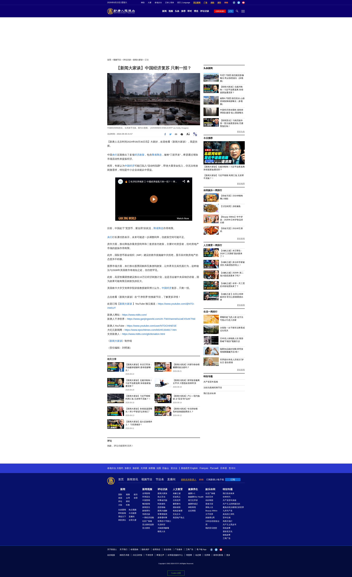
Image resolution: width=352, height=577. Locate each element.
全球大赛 (132, 520)
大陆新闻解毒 (163, 528)
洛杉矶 (136, 468)
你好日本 (209, 497)
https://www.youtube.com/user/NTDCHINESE (152, 325)
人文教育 (178, 489)
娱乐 (136, 494)
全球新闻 (146, 493)
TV (231, 11)
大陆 (120, 505)
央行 (114, 154)
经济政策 (139, 154)
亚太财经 (146, 528)
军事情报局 (162, 514)
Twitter (238, 2)
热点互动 (161, 497)
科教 (128, 505)
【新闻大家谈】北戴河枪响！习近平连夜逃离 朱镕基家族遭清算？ (138, 383)
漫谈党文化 (227, 531)
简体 (172, 3)
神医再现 (192, 507)
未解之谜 (177, 493)
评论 (120, 501)
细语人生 (161, 531)
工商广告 (226, 538)
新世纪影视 (218, 555)
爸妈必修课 (177, 511)
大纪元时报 (137, 555)
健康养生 (193, 489)
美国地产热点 (178, 517)
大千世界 (209, 514)
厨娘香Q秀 (210, 517)
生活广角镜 (210, 493)
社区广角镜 (147, 521)
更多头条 (241, 131)
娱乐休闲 (210, 489)
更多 (228, 555)
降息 (159, 154)
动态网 (198, 555)
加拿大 (128, 468)
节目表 (160, 479)
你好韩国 (209, 500)
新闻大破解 (162, 511)
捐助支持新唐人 (188, 479)
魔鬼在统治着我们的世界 (233, 507)
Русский (214, 468)
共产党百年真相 (211, 382)
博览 (196, 11)
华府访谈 (146, 514)
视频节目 (117, 60)
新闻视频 (147, 489)
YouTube (243, 2)
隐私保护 (145, 549)
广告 (205, 3)
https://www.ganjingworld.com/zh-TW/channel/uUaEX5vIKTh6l (161, 319)
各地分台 (158, 3)
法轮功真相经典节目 (213, 387)
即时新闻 (122, 513)
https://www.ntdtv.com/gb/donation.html (143, 334)
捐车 (219, 3)
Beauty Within (211, 511)
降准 (154, 154)
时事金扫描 (162, 500)
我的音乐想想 (211, 528)
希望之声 (160, 555)
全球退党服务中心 (175, 555)
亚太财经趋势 (148, 524)
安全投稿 (167, 549)
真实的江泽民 (228, 514)
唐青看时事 (162, 517)
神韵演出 (122, 520)
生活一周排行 (210, 311)
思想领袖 (161, 507)
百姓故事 (226, 528)
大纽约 (120, 468)
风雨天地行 (227, 521)
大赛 (149, 3)
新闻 (164, 11)
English (194, 468)
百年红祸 (226, 517)
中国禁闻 (146, 500)
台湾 (128, 498)
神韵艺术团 (124, 555)
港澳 (128, 494)
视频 (171, 11)
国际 (120, 494)
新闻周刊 (146, 511)
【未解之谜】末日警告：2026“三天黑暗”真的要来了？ (231, 253)
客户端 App (201, 549)
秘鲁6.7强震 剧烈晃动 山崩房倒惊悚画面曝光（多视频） (232, 101)
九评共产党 (227, 511)
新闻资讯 (132, 479)
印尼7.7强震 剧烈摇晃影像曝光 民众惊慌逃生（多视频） (232, 78)
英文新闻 (196, 3)
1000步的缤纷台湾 (212, 523)
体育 (136, 498)
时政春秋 (161, 504)
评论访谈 (204, 11)
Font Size (188, 134)
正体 (167, 3)
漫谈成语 (177, 507)
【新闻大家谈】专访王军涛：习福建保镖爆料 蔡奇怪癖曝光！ (138, 367)
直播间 (171, 479)
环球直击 (146, 497)
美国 (120, 498)
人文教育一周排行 (213, 245)
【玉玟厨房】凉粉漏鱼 (230, 206)
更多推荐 (241, 184)
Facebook (234, 2)
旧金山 (165, 468)
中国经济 (129, 165)
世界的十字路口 (164, 521)
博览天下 (122, 516)
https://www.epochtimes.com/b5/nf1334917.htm (151, 330)
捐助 (212, 3)
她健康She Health (196, 497)
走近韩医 (192, 511)
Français (204, 468)
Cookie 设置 (176, 573)
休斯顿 (151, 468)
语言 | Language (183, 3)
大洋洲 (144, 468)
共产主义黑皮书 (229, 524)
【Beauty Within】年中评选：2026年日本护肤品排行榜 (231, 220)
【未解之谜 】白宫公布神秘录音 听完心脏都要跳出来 (231, 297)
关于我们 (123, 549)
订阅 (233, 479)
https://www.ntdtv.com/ (134, 314)
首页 (109, 60)
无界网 (207, 555)
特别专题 (208, 376)
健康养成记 (193, 504)
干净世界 (149, 555)
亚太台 (174, 468)
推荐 (183, 11)
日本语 (223, 468)
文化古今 (177, 514)
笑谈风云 (177, 497)
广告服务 (178, 549)
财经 (128, 501)
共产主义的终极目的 (231, 504)
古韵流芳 (177, 500)
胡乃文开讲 (193, 500)
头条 (177, 11)
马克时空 (161, 524)
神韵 (143, 3)
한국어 (232, 468)
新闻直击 (146, 507)
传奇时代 (226, 497)
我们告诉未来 (210, 393)
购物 (226, 3)
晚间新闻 (146, 504)
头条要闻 (122, 510)
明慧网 (189, 555)
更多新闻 (241, 238)
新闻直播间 (220, 11)
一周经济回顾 (148, 517)
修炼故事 (226, 535)
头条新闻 (208, 68)
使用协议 (156, 549)
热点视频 (132, 510)
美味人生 (209, 507)
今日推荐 (208, 138)
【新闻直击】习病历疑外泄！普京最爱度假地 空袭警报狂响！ (231, 123)
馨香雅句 (177, 504)
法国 (158, 468)
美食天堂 (209, 504)
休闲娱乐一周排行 (213, 190)
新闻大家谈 (138, 60)
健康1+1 (191, 493)
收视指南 (134, 549)
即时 (190, 11)
